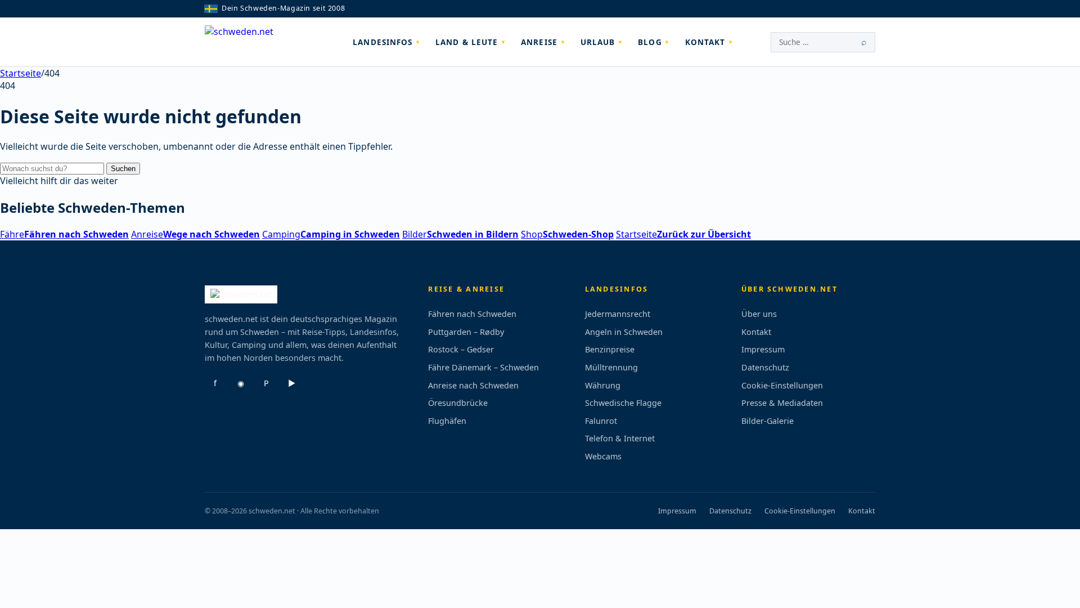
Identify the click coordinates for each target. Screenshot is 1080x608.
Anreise (539, 42)
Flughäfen (447, 420)
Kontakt (705, 42)
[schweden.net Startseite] (259, 42)
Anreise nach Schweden (473, 385)
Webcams (603, 456)
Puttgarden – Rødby (466, 332)
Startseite (20, 73)
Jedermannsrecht (617, 314)
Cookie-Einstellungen (782, 385)
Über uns (759, 314)
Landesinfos (382, 42)
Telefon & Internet (620, 438)
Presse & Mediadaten (782, 402)
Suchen (123, 168)
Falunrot (601, 420)
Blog (650, 42)
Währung (602, 385)
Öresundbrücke (458, 402)
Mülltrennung (611, 367)
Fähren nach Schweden (472, 314)
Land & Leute (466, 42)
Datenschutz (765, 367)
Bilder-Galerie (767, 420)
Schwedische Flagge (623, 402)
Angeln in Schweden (624, 332)
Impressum (763, 349)
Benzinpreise (609, 349)
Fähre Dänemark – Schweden (483, 367)
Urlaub (597, 42)
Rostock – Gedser (461, 349)
